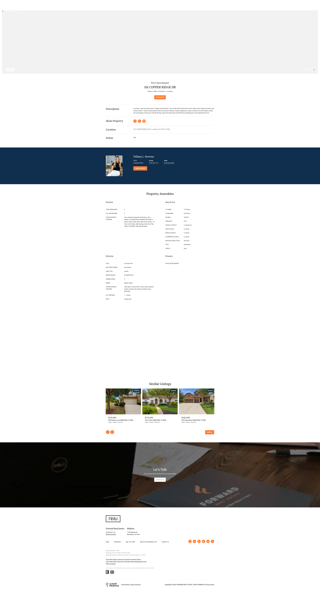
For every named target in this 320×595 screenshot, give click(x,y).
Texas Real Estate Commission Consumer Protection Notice (123, 559)
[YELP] (212, 541)
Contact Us (165, 542)
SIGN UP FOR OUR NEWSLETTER (148, 542)
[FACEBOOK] (190, 541)
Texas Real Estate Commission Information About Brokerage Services (126, 561)
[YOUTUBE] (203, 541)
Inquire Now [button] (160, 97)
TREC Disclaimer (111, 564)
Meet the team (130, 542)
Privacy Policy (209, 584)
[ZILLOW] (208, 541)
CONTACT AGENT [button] (140, 168)
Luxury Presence (135, 584)
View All (209, 432)
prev (8, 69)
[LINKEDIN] (199, 541)
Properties (117, 542)
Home (107, 542)
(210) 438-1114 (153, 163)
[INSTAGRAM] (194, 541)
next (12, 69)
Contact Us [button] (160, 479)
